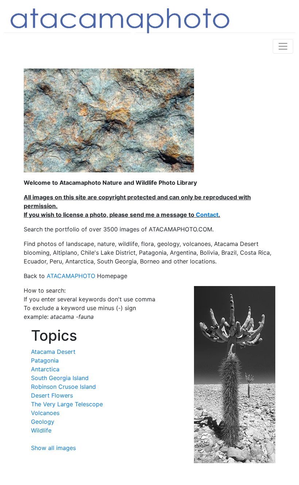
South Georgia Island (60, 378)
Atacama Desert (53, 351)
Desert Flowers (52, 395)
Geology (42, 421)
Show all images (53, 447)
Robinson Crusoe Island (63, 386)
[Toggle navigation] (283, 46)
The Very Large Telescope (67, 404)
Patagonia (45, 360)
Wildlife (41, 430)
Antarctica (45, 369)
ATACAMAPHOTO (71, 275)
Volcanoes (45, 412)
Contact (207, 214)
